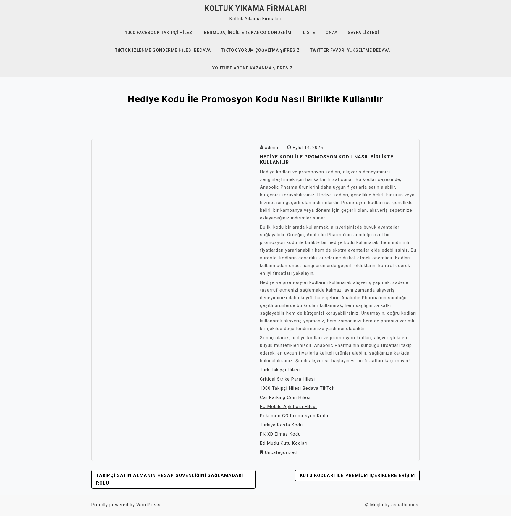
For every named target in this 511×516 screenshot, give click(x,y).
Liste (309, 32)
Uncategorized (281, 452)
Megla (376, 504)
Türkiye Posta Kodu (281, 425)
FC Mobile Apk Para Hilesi (288, 406)
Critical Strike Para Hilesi (287, 379)
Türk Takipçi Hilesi (280, 370)
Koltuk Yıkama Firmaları (255, 8)
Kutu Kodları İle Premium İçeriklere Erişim (357, 475)
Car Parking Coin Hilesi (285, 397)
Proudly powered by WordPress (126, 504)
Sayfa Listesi (363, 32)
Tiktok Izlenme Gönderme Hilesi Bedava (163, 50)
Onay (331, 32)
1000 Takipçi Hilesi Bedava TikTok (297, 388)
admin (271, 147)
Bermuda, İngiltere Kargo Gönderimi (248, 32)
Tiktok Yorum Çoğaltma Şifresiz (260, 50)
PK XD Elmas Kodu (280, 434)
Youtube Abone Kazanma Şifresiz (252, 68)
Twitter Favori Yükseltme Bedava (350, 50)
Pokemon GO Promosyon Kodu (294, 415)
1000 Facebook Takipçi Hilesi (159, 32)
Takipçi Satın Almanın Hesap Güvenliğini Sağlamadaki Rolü (169, 479)
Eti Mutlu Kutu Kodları (284, 443)
